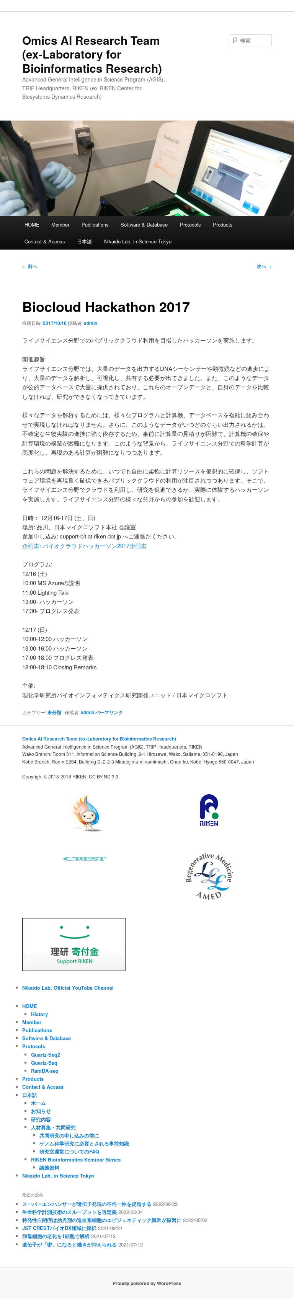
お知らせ (41, 1110)
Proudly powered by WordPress (147, 1283)
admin (90, 323)
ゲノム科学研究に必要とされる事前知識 (84, 1143)
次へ (264, 266)
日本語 (84, 241)
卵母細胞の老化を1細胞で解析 (56, 1236)
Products (223, 224)
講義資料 (49, 1167)
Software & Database (144, 224)
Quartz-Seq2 (45, 1054)
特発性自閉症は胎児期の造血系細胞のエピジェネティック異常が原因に (101, 1220)
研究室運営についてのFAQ (69, 1151)
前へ (29, 266)
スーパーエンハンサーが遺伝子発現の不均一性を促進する (87, 1203)
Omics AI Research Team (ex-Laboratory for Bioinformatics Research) (92, 54)
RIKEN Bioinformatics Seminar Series (76, 1159)
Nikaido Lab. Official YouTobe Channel (68, 987)
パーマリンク (109, 712)
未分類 (54, 712)
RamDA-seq (45, 1070)
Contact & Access (44, 241)
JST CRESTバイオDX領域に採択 (59, 1228)
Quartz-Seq (44, 1062)
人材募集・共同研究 (53, 1127)
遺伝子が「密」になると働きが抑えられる (69, 1244)
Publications (95, 224)
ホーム (38, 1102)
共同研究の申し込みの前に (69, 1135)
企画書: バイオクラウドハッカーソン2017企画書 (84, 546)
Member (60, 224)
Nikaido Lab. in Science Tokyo (138, 241)
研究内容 (41, 1119)
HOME (31, 224)
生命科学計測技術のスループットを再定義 (69, 1211)
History (39, 1014)
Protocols (190, 224)
